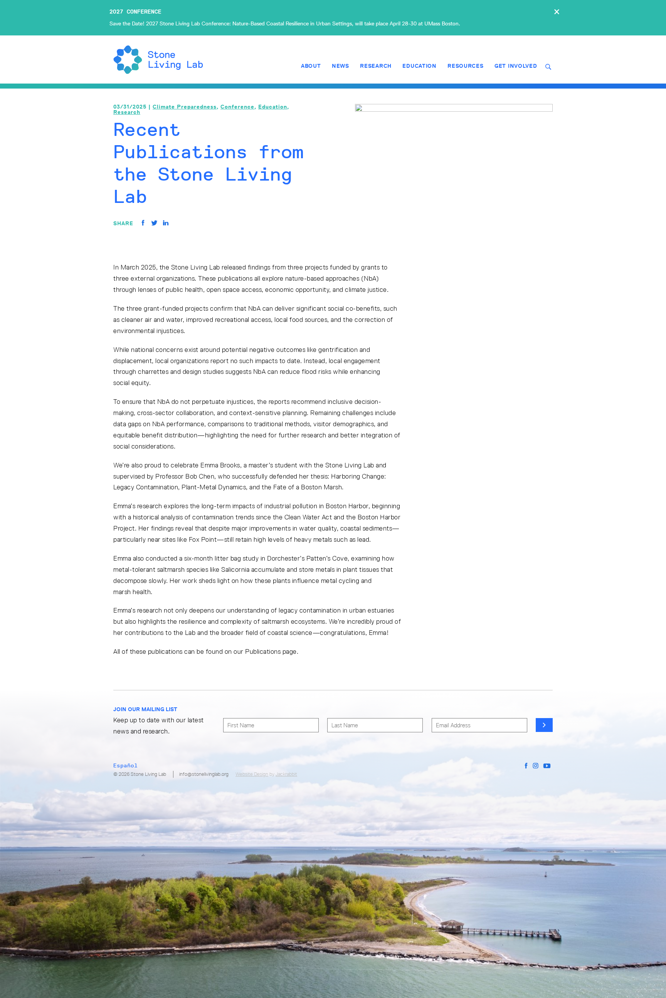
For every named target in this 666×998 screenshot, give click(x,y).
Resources (465, 66)
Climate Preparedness (185, 107)
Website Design (251, 774)
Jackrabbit (286, 774)
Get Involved (515, 66)
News (340, 66)
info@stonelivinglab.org (204, 774)
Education (419, 66)
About (311, 66)
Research (376, 66)
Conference (237, 107)
